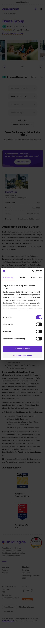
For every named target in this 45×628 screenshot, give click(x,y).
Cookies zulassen (22, 349)
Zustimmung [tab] (8, 277)
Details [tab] (22, 277)
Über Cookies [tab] (36, 277)
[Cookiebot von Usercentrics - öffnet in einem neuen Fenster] (32, 271)
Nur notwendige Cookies (23, 355)
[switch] (39, 324)
